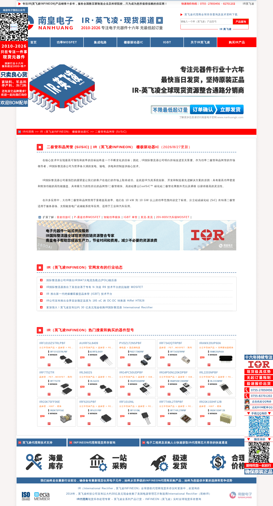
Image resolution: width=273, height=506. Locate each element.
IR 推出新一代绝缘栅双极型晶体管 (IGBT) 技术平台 (79, 293)
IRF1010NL (126, 401)
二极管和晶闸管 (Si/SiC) (111, 131)
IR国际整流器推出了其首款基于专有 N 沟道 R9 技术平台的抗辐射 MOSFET (94, 287)
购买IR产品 (237, 42)
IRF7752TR (46, 372)
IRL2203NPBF (208, 372)
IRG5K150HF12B (210, 401)
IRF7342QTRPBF (170, 343)
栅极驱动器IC (133, 42)
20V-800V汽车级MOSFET (172, 217)
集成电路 (100, 42)
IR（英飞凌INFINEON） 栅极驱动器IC (64, 131)
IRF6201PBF (87, 401)
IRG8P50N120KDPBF (173, 372)
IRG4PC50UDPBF (131, 372)
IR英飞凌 (248, 3)
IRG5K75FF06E (49, 401)
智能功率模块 (112, 217)
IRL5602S (85, 372)
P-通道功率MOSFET (87, 217)
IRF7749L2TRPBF (171, 401)
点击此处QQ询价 (262, 401)
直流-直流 (147, 217)
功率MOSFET (67, 42)
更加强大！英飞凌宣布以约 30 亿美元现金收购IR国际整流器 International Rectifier (99, 307)
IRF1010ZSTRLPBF (52, 343)
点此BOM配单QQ (262, 407)
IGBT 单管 (130, 217)
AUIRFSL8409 (88, 343)
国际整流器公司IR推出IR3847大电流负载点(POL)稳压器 (81, 280)
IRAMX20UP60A (210, 343)
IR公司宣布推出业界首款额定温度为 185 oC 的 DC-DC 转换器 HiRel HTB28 (95, 300)
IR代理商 (28, 131)
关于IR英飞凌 (200, 42)
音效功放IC (64, 217)
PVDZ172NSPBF (130, 343)
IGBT (167, 42)
